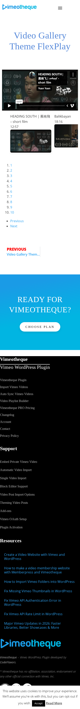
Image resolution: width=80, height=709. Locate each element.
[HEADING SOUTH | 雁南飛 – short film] (30, 151)
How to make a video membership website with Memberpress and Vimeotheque (37, 570)
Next (13, 226)
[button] (60, 8)
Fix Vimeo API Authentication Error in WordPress (32, 602)
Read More (54, 703)
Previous (17, 221)
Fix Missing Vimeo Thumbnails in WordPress (38, 591)
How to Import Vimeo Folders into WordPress (39, 581)
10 (12, 212)
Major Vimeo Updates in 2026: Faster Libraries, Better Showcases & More (32, 625)
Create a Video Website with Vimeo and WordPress (34, 556)
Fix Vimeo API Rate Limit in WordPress (33, 614)
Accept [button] (38, 703)
